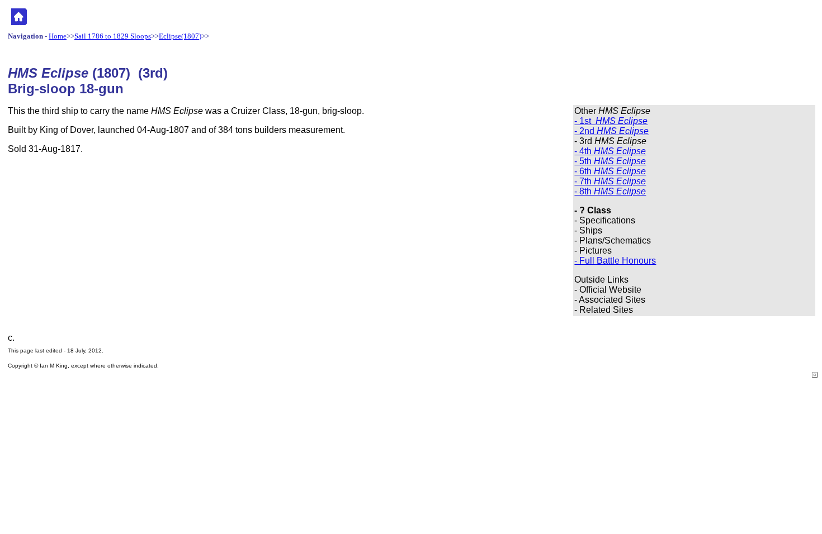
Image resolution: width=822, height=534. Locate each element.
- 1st (611, 121)
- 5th (610, 161)
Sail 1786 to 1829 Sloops (112, 36)
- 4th (610, 151)
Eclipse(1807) (180, 36)
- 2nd (611, 131)
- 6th (610, 171)
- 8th (610, 191)
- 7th (610, 181)
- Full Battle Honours (615, 260)
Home (58, 36)
